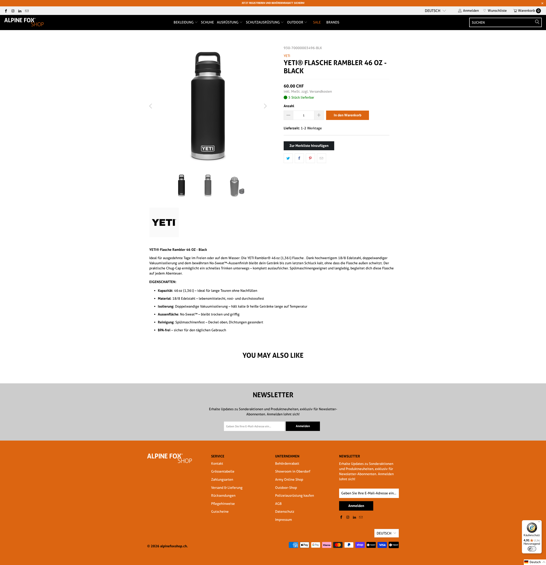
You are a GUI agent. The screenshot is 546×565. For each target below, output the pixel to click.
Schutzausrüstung (263, 22)
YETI (287, 56)
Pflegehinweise (223, 504)
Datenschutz (284, 512)
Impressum (283, 520)
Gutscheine (220, 512)
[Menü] (539, 522)
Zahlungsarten (222, 479)
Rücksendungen (223, 495)
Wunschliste (495, 11)
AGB (278, 504)
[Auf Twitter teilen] (288, 158)
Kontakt (217, 463)
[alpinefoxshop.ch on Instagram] (13, 11)
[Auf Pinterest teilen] (310, 158)
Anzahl (289, 106)
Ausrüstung (228, 22)
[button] (535, 562)
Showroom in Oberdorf (292, 471)
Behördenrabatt (287, 463)
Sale (317, 22)
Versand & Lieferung (227, 488)
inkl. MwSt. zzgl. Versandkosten (308, 91)
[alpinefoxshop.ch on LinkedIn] (20, 11)
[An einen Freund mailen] (321, 158)
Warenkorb (529, 11)
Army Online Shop (289, 479)
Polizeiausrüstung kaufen (294, 495)
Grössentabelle (222, 471)
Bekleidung (184, 22)
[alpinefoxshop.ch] (24, 22)
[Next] (264, 106)
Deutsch (432, 11)
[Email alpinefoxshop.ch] (26, 11)
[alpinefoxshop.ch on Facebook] (6, 11)
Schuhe (207, 22)
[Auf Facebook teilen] (299, 158)
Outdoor (295, 22)
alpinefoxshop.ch (173, 546)
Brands (332, 22)
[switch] (532, 548)
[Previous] (151, 106)
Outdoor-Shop (286, 488)
